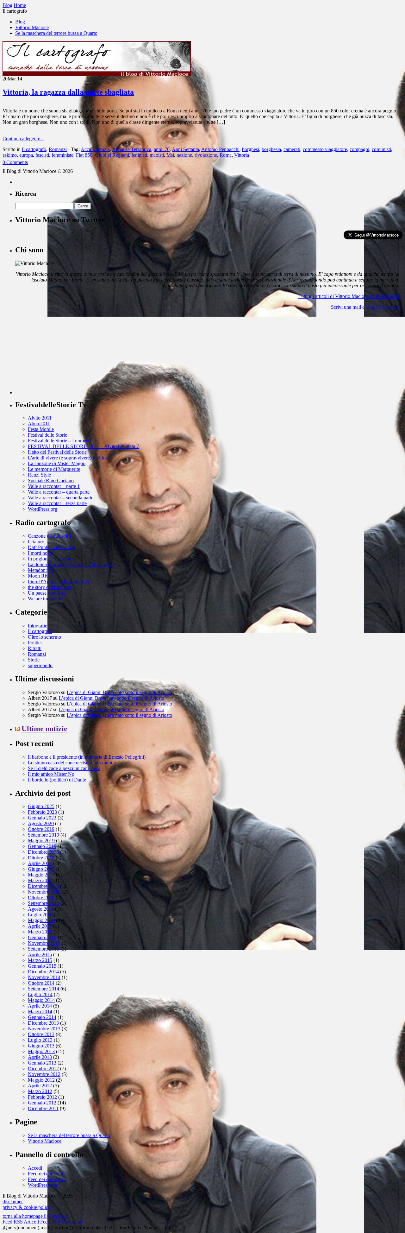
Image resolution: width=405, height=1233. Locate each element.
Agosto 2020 (41, 823)
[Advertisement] (62, 354)
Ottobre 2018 (41, 857)
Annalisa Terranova (131, 149)
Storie (34, 659)
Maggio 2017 (41, 874)
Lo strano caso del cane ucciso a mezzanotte (72, 762)
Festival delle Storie (47, 435)
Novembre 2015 (44, 943)
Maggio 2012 (41, 1080)
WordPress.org (42, 509)
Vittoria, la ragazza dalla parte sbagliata (68, 92)
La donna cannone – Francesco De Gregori (71, 564)
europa (26, 155)
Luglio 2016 (40, 914)
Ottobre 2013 (41, 1034)
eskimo (10, 155)
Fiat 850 (84, 155)
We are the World (45, 598)
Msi (170, 155)
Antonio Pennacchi (220, 149)
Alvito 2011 (40, 417)
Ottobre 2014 (41, 983)
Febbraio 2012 (42, 1097)
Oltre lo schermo (44, 637)
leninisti (139, 155)
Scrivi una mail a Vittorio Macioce (365, 307)
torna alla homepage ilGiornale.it (35, 1216)
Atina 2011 (39, 423)
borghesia (271, 149)
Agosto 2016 (41, 909)
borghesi (250, 149)
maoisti (157, 155)
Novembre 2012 (44, 1074)
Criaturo (36, 541)
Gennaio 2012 (42, 1102)
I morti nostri (40, 553)
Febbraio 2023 (42, 812)
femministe (62, 155)
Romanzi (58, 149)
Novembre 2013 (44, 1028)
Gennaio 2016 (42, 937)
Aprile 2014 (40, 1006)
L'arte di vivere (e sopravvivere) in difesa (68, 457)
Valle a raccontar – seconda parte (60, 497)
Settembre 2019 (43, 835)
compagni (359, 149)
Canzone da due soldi (49, 536)
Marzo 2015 (40, 960)
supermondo (40, 665)
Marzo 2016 (40, 931)
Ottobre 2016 (41, 897)
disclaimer (13, 1201)
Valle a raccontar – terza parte (57, 503)
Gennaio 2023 (42, 817)
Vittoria (241, 155)
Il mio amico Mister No (51, 774)
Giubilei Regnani (112, 155)
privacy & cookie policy (27, 1207)
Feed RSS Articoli (21, 1221)
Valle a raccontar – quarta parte (59, 492)
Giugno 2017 (41, 869)
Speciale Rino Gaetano (51, 480)
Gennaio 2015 (42, 966)
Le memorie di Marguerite (54, 469)
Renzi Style (39, 474)
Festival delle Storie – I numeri (58, 440)
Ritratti (34, 648)
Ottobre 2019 (41, 829)
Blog (20, 21)
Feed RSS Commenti (61, 1221)
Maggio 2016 (41, 920)
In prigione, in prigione (51, 558)
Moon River (40, 576)
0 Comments (15, 162)
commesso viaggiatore (325, 149)
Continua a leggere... (23, 138)
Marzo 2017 (40, 880)
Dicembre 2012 (43, 1068)
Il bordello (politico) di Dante (57, 779)
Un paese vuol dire (46, 593)
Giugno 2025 (41, 806)
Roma (226, 155)
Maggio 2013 (41, 1051)
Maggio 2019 (41, 840)
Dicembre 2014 (43, 971)
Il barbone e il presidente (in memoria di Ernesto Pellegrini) (87, 757)
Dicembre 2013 (43, 1023)
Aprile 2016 (40, 926)
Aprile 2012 (40, 1085)
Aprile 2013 (40, 1057)
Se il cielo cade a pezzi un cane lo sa (64, 768)
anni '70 (162, 149)
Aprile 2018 (40, 863)
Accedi (35, 1168)
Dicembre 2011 (43, 1108)
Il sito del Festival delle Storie (57, 452)
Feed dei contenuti (46, 1173)
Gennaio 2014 (42, 1017)
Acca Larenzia (95, 149)
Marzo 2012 (40, 1091)
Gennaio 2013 (42, 1062)
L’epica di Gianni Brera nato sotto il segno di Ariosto (119, 692)
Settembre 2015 (43, 949)
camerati (292, 149)
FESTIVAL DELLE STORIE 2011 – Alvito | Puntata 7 (83, 446)
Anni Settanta (185, 149)
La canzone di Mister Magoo (56, 463)
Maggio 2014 (41, 1000)
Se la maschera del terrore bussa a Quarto (56, 33)
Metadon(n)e (40, 570)
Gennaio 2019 (42, 846)
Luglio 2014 (40, 994)
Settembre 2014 (43, 988)
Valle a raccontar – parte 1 (54, 486)
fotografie (37, 625)
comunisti (381, 149)
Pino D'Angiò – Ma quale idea (58, 581)
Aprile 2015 (40, 954)
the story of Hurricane (50, 587)
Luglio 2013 (40, 1040)
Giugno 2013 (41, 1045)
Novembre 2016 (44, 892)
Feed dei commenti (47, 1179)
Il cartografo (34, 149)
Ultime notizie (44, 728)
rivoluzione (206, 155)
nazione (184, 155)
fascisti (42, 155)
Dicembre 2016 (43, 886)
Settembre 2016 (43, 903)
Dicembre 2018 (43, 852)
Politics (35, 642)
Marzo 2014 (40, 1011)
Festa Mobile (41, 429)
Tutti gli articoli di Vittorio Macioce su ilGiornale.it (348, 296)
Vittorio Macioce (32, 27)
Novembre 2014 (44, 977)
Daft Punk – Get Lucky (51, 547)
